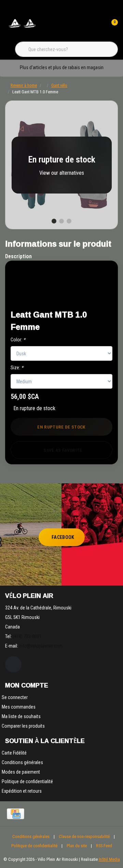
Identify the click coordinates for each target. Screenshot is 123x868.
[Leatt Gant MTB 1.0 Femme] (61, 164)
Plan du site (77, 845)
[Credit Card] (15, 813)
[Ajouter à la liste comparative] (92, 296)
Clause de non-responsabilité (84, 836)
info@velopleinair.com (41, 646)
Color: (18, 339)
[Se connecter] (98, 27)
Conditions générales (31, 836)
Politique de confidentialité (34, 845)
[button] (92, 279)
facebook (63, 537)
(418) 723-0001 (27, 636)
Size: (17, 367)
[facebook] (13, 664)
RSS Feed (104, 845)
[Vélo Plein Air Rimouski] (22, 27)
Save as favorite (62, 450)
